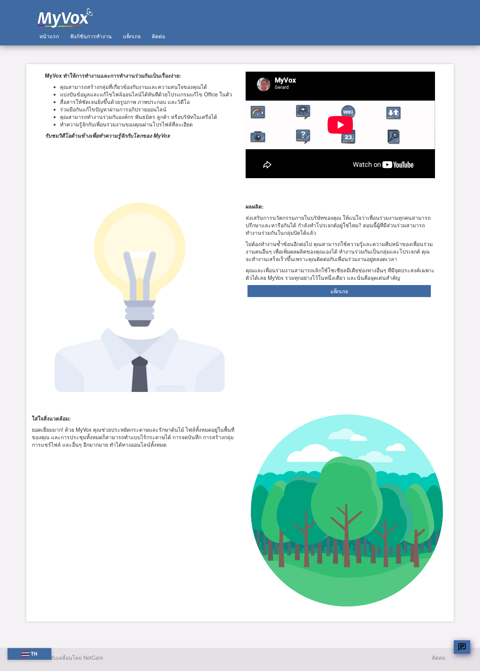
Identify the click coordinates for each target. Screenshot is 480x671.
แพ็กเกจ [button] (339, 291)
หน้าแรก (49, 36)
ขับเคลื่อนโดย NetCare (76, 657)
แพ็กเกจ (132, 36)
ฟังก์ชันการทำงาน (91, 36)
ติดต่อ (158, 36)
